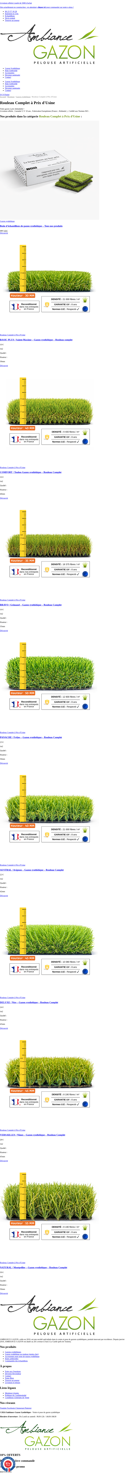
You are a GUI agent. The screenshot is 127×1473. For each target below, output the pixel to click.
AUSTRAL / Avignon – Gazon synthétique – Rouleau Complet (32, 870)
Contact (8, 77)
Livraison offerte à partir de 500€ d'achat (16, 3)
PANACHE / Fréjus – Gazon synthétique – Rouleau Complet (31, 737)
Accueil (3, 97)
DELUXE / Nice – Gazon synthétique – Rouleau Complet (29, 1002)
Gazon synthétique (23, 97)
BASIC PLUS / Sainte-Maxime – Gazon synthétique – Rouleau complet (36, 339)
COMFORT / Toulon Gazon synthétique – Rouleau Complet (30, 472)
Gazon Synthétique (12, 68)
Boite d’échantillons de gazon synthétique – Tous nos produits (31, 226)
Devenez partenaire (12, 75)
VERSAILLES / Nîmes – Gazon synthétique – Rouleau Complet (32, 1135)
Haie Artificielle (11, 71)
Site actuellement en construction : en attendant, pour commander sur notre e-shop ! (37, 7)
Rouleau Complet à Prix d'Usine (12, 335)
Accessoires (9, 73)
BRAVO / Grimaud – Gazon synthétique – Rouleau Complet (31, 605)
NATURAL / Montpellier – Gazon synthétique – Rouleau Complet (33, 1267)
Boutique (11, 97)
